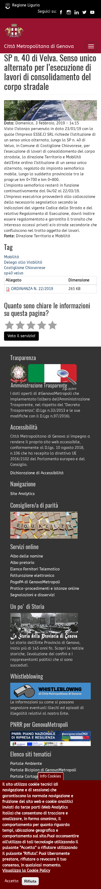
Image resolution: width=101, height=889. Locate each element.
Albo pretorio (22, 562)
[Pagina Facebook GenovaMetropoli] (61, 11)
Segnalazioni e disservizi (32, 595)
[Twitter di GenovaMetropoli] (84, 11)
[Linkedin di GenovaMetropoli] (76, 11)
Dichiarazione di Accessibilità (37, 473)
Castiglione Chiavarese (24, 268)
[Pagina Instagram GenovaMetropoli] (68, 11)
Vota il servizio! (21, 336)
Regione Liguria (26, 5)
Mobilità (11, 257)
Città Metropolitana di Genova (39, 46)
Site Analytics (22, 493)
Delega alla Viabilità (23, 262)
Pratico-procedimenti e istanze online (44, 588)
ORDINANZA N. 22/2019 (32, 289)
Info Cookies (50, 776)
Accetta (12, 881)
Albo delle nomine (26, 556)
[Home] (14, 31)
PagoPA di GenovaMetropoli (35, 582)
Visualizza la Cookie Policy (26, 870)
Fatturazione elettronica (32, 575)
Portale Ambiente (26, 763)
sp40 (8, 273)
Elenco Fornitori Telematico (35, 569)
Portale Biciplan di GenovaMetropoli (43, 770)
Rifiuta (30, 881)
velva (18, 273)
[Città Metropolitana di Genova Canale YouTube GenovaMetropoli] (92, 11)
